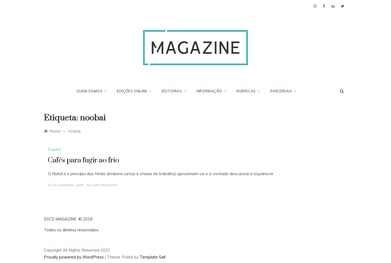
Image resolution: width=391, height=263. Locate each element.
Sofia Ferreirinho (104, 185)
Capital (54, 149)
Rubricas (246, 91)
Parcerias (281, 91)
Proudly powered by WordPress (74, 257)
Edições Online (132, 91)
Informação (209, 91)
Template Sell (152, 257)
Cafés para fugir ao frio (83, 160)
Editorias (172, 91)
